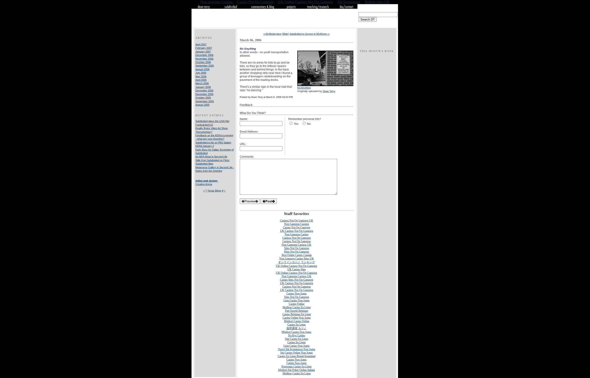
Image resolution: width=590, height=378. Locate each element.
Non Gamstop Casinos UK (296, 244)
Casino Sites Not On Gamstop (296, 279)
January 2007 (203, 51)
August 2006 (202, 69)
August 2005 (202, 104)
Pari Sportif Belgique (296, 310)
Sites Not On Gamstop (296, 248)
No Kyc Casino (296, 335)
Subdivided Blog (204, 163)
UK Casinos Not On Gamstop (296, 231)
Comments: (247, 156)
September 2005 (204, 101)
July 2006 (200, 72)
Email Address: (249, 131)
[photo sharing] (325, 85)
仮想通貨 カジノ (296, 328)
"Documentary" (203, 132)
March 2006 (202, 83)
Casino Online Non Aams (297, 317)
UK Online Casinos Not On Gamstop (296, 266)
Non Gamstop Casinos (296, 224)
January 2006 (203, 87)
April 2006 (200, 80)
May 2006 (200, 76)
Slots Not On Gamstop (296, 251)
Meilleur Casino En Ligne (297, 307)
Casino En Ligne (296, 324)
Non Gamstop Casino (296, 234)
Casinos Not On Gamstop (296, 237)
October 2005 (203, 97)
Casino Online (296, 303)
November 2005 (204, 94)
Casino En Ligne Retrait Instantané (297, 356)
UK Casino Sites (296, 269)
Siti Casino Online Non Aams (296, 352)
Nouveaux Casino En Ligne (296, 366)
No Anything (304, 87)
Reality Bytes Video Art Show (211, 128)
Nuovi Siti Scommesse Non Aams (296, 349)
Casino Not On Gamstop (296, 227)
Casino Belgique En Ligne (296, 314)
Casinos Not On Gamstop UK (296, 220)
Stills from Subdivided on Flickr (212, 160)
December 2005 (204, 90)
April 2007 (200, 44)
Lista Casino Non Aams (296, 300)
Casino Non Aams (296, 293)
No (309, 123)
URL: (243, 144)
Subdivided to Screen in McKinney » (309, 33)
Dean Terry (329, 91)
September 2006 (204, 65)
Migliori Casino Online (296, 321)
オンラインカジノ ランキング (296, 262)
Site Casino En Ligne (296, 338)
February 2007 (203, 48)
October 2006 (203, 62)
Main (285, 33)
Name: (244, 119)
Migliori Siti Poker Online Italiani (296, 370)
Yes (296, 123)
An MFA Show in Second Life (211, 156)
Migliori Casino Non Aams (296, 332)
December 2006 (204, 55)
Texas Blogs (214, 190)
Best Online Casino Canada (297, 255)
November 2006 (204, 58)
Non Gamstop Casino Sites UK (296, 258)
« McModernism (272, 33)
